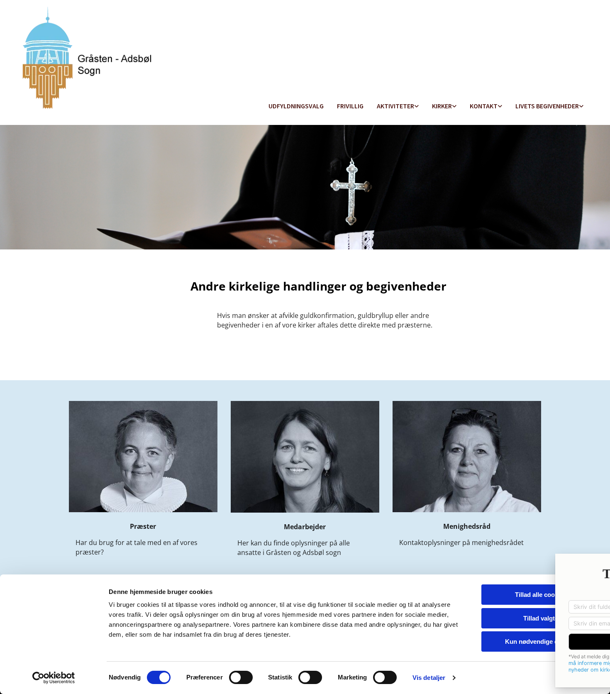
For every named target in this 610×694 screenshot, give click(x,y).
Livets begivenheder (547, 106)
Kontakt (484, 106)
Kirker (442, 106)
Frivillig (350, 106)
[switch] (241, 677)
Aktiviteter (395, 106)
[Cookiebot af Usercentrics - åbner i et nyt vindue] (53, 678)
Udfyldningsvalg (296, 106)
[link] (397, 106)
